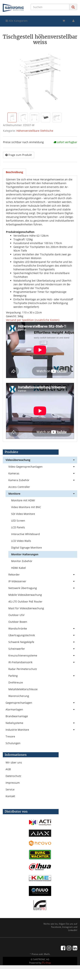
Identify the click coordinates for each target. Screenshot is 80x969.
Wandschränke (17, 628)
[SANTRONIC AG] (13, 8)
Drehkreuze (15, 682)
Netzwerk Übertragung (22, 588)
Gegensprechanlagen (19, 702)
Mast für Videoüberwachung (26, 608)
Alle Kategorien (18, 20)
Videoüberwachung (18, 460)
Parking (13, 675)
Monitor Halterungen (24, 554)
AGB (8, 769)
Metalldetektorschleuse (23, 689)
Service (10, 789)
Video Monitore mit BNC (26, 507)
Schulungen (13, 743)
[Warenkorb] (64, 21)
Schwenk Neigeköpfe (21, 642)
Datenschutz (13, 776)
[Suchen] (73, 7)
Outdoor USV (16, 615)
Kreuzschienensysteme (22, 655)
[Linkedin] (75, 948)
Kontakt (10, 796)
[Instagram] (69, 948)
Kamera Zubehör (18, 480)
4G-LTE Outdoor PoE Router (25, 601)
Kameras (13, 473)
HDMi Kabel (18, 568)
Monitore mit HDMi (23, 500)
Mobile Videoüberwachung (25, 595)
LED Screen (18, 520)
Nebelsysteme (14, 723)
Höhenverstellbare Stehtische (34, 130)
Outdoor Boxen (17, 622)
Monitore (14, 493)
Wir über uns (14, 762)
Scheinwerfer (16, 648)
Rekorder (14, 574)
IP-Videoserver (17, 581)
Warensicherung (18, 696)
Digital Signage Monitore (26, 547)
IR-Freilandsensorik (20, 662)
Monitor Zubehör (21, 561)
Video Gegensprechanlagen (25, 466)
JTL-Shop (46, 962)
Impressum (13, 782)
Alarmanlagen (14, 709)
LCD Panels (18, 527)
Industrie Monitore (17, 729)
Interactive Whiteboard (25, 534)
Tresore (10, 736)
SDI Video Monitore (23, 514)
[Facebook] (63, 948)
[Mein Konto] (73, 21)
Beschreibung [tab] (14, 172)
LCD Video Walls (21, 541)
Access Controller (19, 487)
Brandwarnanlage (17, 716)
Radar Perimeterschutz (22, 669)
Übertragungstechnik (21, 635)
